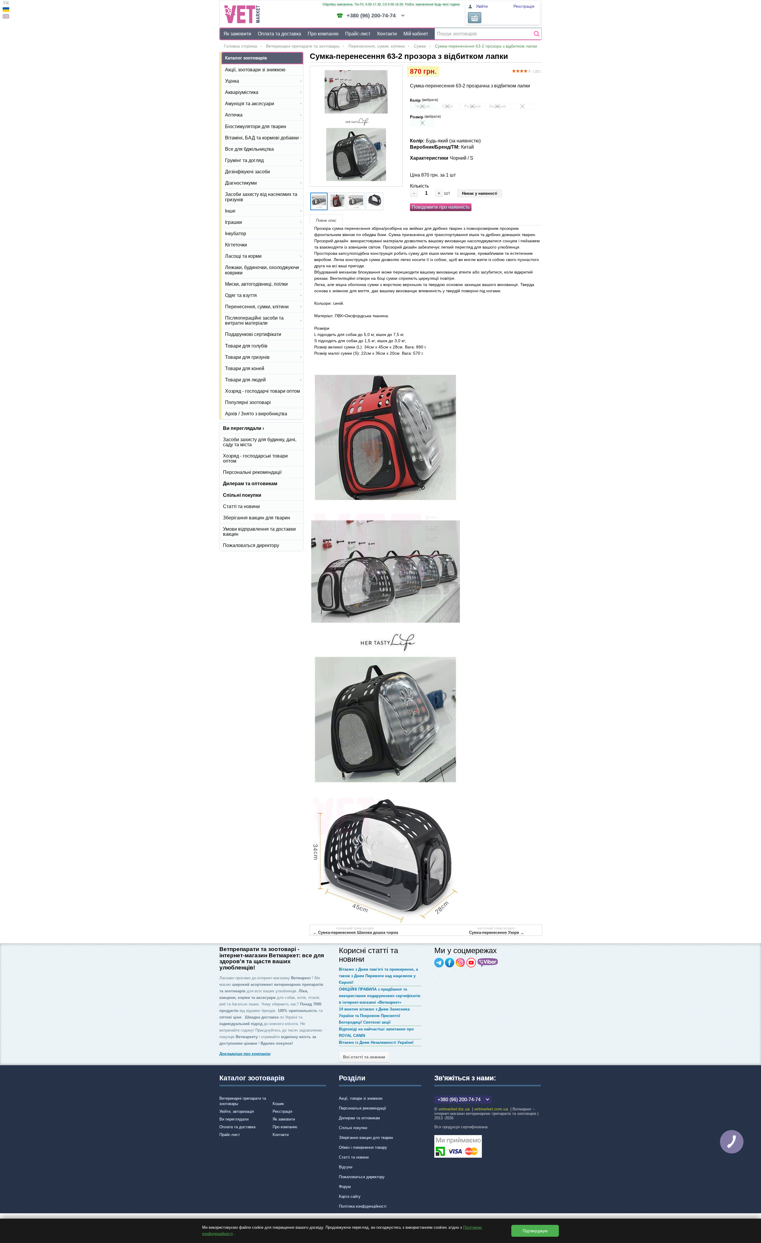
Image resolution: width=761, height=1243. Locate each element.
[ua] (6, 10)
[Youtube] (471, 962)
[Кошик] (474, 17)
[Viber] (488, 962)
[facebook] (450, 962)
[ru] (6, 3)
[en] (6, 17)
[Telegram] (439, 962)
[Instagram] (460, 962)
